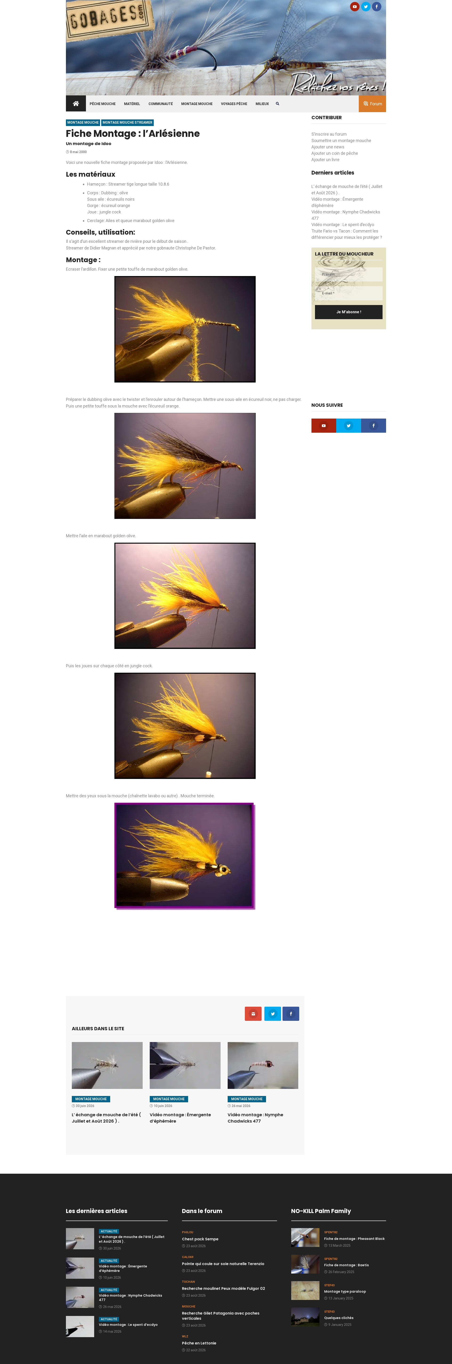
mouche (188, 1306)
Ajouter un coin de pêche (334, 153)
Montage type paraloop (345, 1291)
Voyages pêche (234, 104)
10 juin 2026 (112, 1277)
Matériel (132, 104)
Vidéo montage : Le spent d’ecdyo (342, 224)
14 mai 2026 (112, 1331)
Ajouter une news (327, 146)
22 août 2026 (196, 1350)
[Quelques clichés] (305, 1316)
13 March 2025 (339, 1245)
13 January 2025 (340, 1298)
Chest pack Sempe (200, 1239)
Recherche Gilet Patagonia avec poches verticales (220, 1316)
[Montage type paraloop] (305, 1289)
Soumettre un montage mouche (341, 140)
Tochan (188, 1281)
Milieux (262, 104)
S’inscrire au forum (329, 134)
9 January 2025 (339, 1325)
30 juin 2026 (112, 1248)
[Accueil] (226, 47)
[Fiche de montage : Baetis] (305, 1263)
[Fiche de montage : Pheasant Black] (305, 1237)
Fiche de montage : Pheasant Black (354, 1238)
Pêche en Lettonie (199, 1343)
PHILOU (187, 1232)
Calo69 (187, 1257)
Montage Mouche (197, 104)
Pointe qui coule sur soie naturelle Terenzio (223, 1263)
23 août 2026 (196, 1246)
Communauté (161, 104)
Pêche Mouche (103, 104)
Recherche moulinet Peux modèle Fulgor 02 (223, 1288)
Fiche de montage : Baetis (346, 1265)
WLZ (185, 1336)
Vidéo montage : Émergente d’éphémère (123, 1268)
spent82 (330, 1232)
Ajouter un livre (325, 159)
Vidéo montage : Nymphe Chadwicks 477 (130, 1298)
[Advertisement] (185, 950)
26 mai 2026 (112, 1307)
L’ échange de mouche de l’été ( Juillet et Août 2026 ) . (132, 1239)
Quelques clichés (339, 1317)
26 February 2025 (341, 1272)
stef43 (329, 1285)
